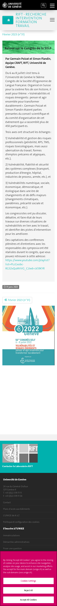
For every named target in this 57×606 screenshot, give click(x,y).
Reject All (28, 590)
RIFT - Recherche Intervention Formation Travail (31, 20)
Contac (6, 466)
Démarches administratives (16, 541)
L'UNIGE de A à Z (11, 515)
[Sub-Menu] (52, 20)
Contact (7, 502)
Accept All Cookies (28, 599)
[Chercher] (43, 5)
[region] (28, 578)
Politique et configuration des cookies (21, 521)
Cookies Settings (28, 581)
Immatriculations (11, 535)
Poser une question (12, 548)
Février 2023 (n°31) (13, 34)
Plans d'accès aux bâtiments (16, 508)
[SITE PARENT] (7, 20)
